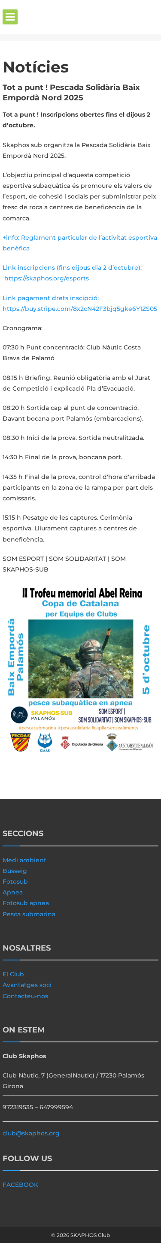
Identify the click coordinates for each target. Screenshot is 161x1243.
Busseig (15, 871)
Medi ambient (24, 860)
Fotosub (15, 881)
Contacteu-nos (25, 996)
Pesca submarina (29, 914)
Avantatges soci (27, 985)
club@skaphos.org (31, 1133)
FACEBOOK (20, 1185)
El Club (13, 974)
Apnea (13, 892)
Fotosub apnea (26, 903)
